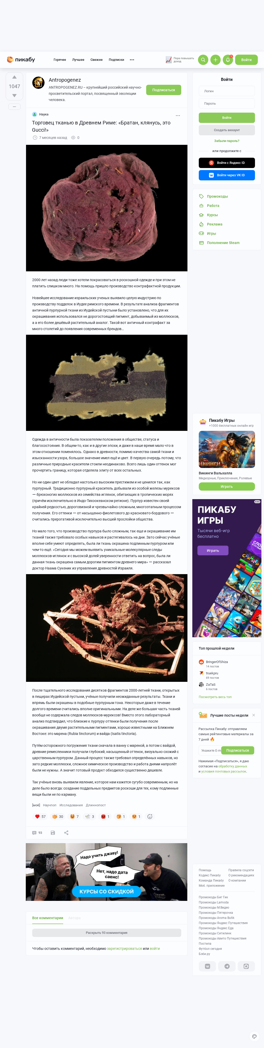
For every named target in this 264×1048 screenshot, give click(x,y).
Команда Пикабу (211, 880)
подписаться (237, 750)
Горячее (60, 60)
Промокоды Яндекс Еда (216, 928)
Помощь (205, 870)
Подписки (116, 60)
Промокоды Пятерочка (216, 913)
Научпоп (49, 805)
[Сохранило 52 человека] (53, 833)
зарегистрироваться (124, 948)
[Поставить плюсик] (14, 77)
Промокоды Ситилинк (215, 933)
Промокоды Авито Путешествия (222, 938)
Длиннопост (96, 805)
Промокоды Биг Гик (213, 897)
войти (155, 948)
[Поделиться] (66, 833)
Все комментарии (47, 918)
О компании (237, 880)
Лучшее (78, 60)
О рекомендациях (241, 875)
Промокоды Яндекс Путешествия (223, 923)
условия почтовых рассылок (223, 771)
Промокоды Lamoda (214, 902)
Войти (246, 60)
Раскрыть (106, 933)
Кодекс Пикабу (210, 875)
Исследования (71, 805)
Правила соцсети (241, 870)
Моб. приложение (212, 885)
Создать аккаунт (227, 130)
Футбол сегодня (210, 949)
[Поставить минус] (14, 95)
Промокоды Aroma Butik (216, 918)
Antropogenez (65, 80)
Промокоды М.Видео (214, 907)
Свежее (96, 60)
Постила (205, 943)
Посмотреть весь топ (215, 697)
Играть (227, 486)
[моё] (36, 805)
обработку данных (232, 766)
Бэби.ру (204, 954)
